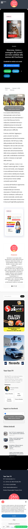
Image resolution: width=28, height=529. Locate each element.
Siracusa (12, 90)
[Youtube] (12, 286)
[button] (26, 502)
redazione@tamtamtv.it (11, 487)
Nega (14, 519)
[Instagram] (16, 286)
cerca (22, 296)
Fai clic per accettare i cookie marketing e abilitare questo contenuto (14, 108)
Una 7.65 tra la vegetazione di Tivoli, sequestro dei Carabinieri (16, 433)
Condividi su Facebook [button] (12, 65)
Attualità (14, 46)
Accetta (14, 516)
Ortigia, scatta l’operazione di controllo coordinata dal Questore (16, 439)
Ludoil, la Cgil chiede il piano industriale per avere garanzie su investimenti (16, 454)
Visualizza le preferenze (14, 523)
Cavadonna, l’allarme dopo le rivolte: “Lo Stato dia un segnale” (16, 447)
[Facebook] (14, 286)
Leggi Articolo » (12, 435)
